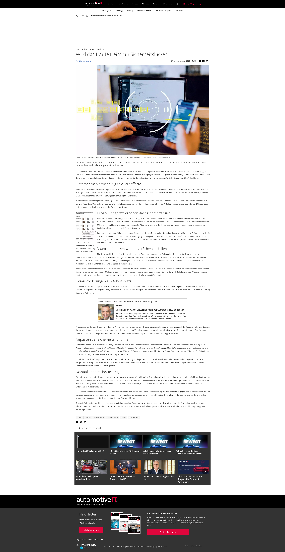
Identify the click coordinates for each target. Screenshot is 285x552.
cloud (79, 418)
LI (102, 539)
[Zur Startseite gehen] (94, 4)
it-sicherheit (134, 418)
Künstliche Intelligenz (163, 10)
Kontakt (159, 547)
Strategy (105, 10)
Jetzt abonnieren (91, 530)
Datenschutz (112, 547)
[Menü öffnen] (79, 4)
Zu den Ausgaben (168, 532)
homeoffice (99, 418)
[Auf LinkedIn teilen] (207, 61)
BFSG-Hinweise (131, 547)
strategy (88, 418)
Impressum (121, 547)
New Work (179, 10)
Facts (165, 547)
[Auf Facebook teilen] (200, 61)
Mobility (130, 10)
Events (110, 4)
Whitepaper (167, 4)
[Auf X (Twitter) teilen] (204, 61)
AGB (105, 547)
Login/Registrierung (193, 4)
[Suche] (177, 4)
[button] (80, 471)
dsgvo (123, 418)
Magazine (146, 4)
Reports (156, 4)
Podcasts (134, 4)
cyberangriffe (112, 418)
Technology (118, 10)
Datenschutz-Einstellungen (147, 547)
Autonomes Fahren (144, 10)
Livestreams (123, 4)
